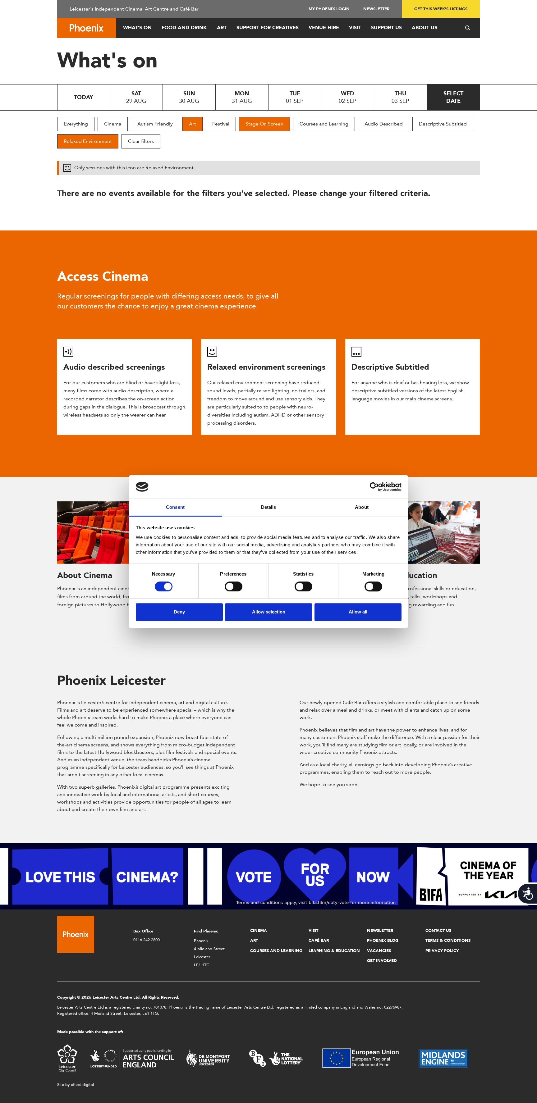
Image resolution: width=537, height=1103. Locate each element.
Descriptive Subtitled (443, 124)
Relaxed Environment (88, 141)
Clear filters (141, 141)
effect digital (82, 1084)
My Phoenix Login (329, 9)
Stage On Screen (264, 124)
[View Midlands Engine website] (443, 1057)
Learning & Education (334, 950)
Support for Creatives (267, 27)
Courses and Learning (324, 124)
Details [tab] (268, 507)
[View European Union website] (364, 1057)
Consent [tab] (175, 507)
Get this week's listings (440, 9)
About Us (424, 27)
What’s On (137, 27)
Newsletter (376, 9)
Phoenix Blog (382, 940)
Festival (220, 124)
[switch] (233, 586)
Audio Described (384, 124)
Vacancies (379, 950)
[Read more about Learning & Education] (417, 532)
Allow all (358, 611)
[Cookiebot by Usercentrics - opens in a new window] (374, 486)
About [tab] (362, 507)
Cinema (112, 124)
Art (222, 27)
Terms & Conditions (447, 940)
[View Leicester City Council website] (67, 1057)
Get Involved (382, 960)
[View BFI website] (276, 1057)
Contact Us (438, 930)
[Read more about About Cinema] (119, 532)
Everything (76, 124)
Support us (386, 27)
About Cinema (84, 575)
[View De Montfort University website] (208, 1057)
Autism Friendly (155, 124)
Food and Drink (184, 27)
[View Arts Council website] (132, 1057)
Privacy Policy (442, 950)
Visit (355, 27)
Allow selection (268, 611)
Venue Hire (324, 27)
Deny (179, 611)
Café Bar (319, 940)
